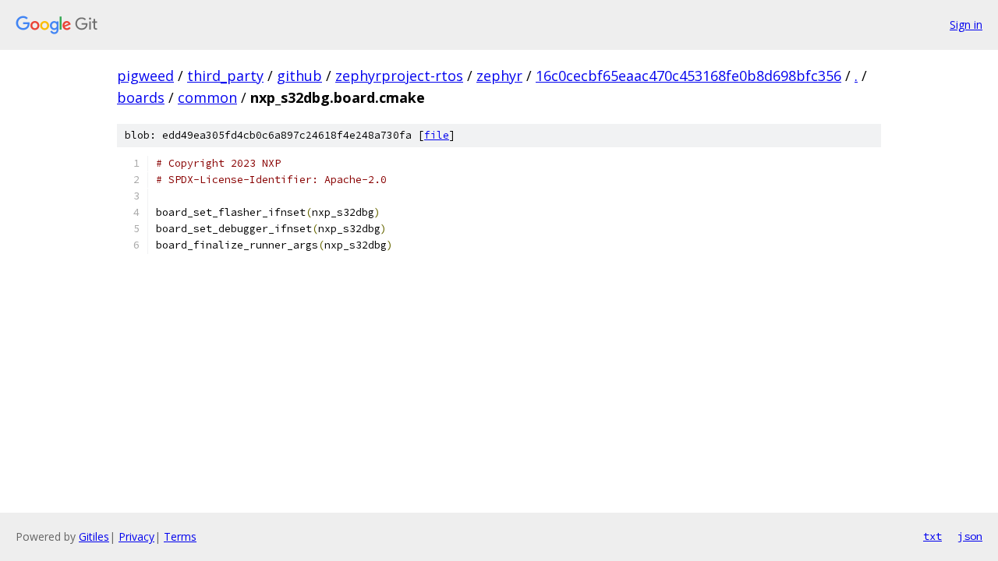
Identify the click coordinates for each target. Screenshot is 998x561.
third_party (225, 75)
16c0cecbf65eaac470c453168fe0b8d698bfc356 (688, 75)
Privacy (136, 536)
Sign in (966, 24)
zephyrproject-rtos (399, 75)
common (207, 97)
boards (141, 97)
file (436, 135)
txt (932, 536)
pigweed (145, 75)
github (299, 75)
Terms (180, 536)
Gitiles (94, 536)
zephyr (499, 75)
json (969, 536)
